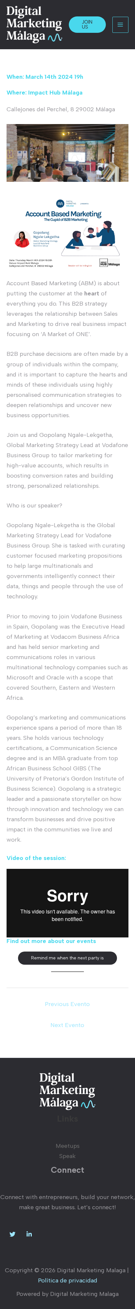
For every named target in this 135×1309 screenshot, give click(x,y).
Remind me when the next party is (67, 957)
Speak (67, 1156)
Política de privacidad (67, 1280)
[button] (87, 24)
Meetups (68, 1145)
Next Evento (67, 1025)
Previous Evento (67, 1004)
